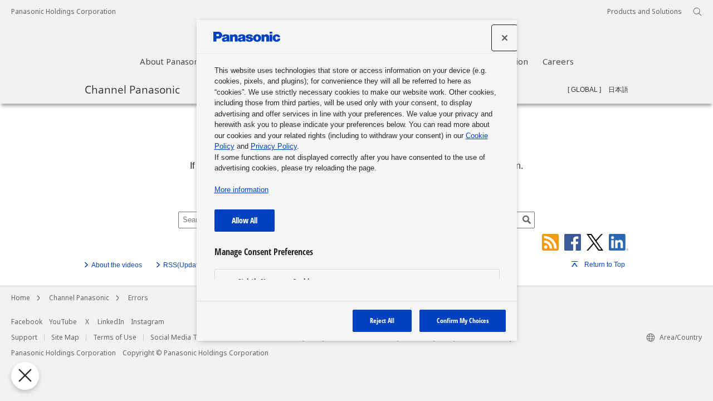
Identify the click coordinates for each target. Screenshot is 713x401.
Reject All (382, 320)
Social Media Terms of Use (193, 337)
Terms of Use (114, 337)
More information (241, 189)
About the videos (116, 265)
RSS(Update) (183, 265)
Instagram (147, 322)
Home (20, 298)
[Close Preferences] (25, 376)
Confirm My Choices (463, 320)
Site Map (65, 337)
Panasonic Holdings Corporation (63, 12)
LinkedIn (110, 322)
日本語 (618, 90)
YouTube (63, 322)
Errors (138, 298)
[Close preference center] (504, 38)
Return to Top (604, 264)
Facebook (26, 322)
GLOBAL (584, 90)
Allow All (244, 220)
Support (24, 337)
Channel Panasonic (132, 89)
